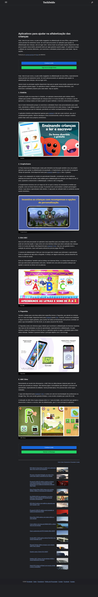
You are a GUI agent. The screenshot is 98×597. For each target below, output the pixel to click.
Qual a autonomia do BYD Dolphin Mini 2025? (42, 531)
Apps (37, 54)
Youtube (72, 581)
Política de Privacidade (51, 581)
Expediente (41, 581)
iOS (58, 172)
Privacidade (73, 462)
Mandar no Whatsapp (49, 452)
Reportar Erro (67, 462)
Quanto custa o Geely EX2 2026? (39, 551)
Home (59, 462)
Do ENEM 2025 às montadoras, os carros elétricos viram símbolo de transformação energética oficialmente (41, 498)
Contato (78, 462)
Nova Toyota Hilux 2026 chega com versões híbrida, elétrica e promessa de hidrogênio (42, 490)
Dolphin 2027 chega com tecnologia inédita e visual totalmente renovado (42, 559)
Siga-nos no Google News (49, 67)
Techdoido (29, 581)
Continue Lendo (49, 63)
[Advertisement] (49, 18)
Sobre (62, 462)
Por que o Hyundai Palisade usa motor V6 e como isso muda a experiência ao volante (42, 475)
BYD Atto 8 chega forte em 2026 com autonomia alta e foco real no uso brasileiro (43, 468)
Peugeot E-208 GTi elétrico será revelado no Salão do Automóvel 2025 (42, 511)
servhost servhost (29, 54)
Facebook (66, 581)
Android (51, 113)
